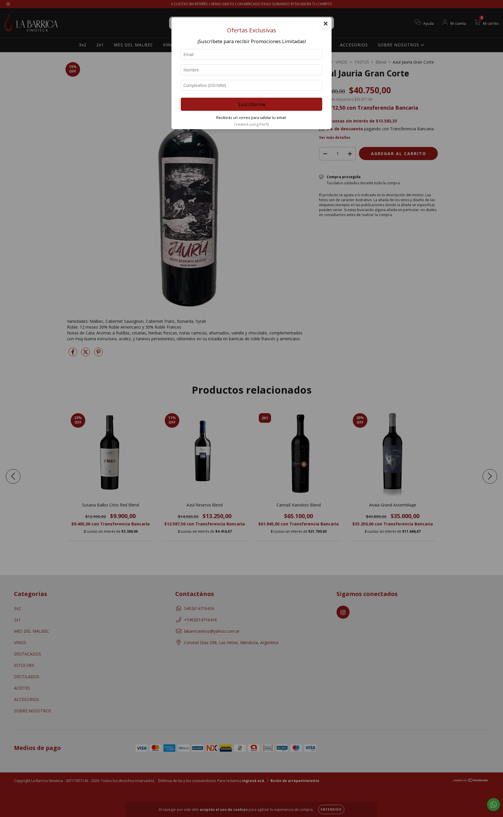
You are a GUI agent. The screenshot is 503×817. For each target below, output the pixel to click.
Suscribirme (251, 104)
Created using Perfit (251, 124)
